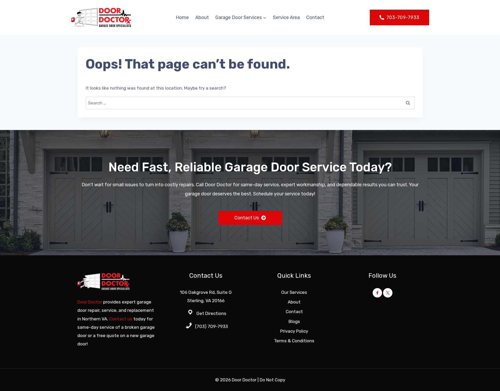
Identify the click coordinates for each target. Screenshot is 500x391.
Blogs (294, 321)
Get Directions (211, 313)
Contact (315, 17)
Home (182, 17)
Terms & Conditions (294, 340)
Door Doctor (89, 302)
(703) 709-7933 (211, 326)
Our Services (294, 292)
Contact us (120, 318)
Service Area (286, 17)
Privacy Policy (294, 331)
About (202, 17)
